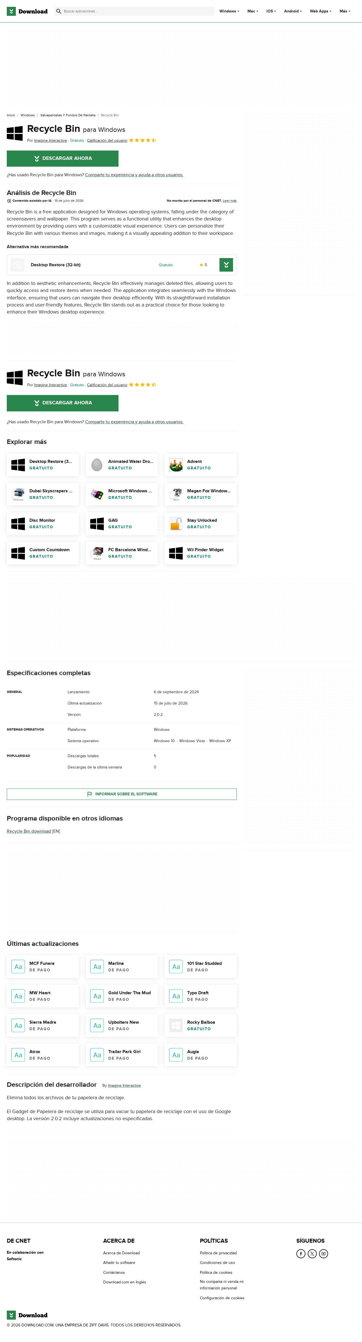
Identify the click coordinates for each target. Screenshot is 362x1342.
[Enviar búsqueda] (58, 11)
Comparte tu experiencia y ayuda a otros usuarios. (134, 175)
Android (291, 11)
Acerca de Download (121, 1253)
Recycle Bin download (29, 831)
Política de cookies (216, 1272)
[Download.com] (27, 11)
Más (343, 11)
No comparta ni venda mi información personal (222, 1285)
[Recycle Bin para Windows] (15, 133)
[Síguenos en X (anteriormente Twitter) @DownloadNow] (312, 1253)
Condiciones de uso (217, 1262)
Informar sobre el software (126, 793)
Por (47, 140)
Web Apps (319, 11)
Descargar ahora (67, 158)
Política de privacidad (218, 1253)
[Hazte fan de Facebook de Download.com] (300, 1253)
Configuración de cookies (222, 1298)
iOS (269, 11)
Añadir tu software (119, 1262)
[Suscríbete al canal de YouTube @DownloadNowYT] (323, 1253)
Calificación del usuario (107, 140)
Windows (227, 11)
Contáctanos (114, 1272)
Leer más (230, 201)
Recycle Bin (76, 129)
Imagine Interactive (124, 1085)
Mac (251, 11)
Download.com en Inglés (124, 1282)
